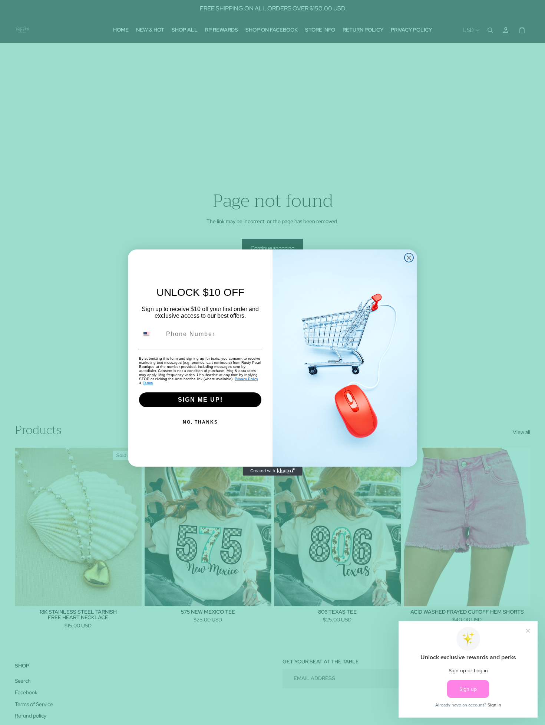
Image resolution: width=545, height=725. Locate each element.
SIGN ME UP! (200, 399)
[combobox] (150, 334)
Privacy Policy (246, 379)
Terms (148, 383)
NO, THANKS (200, 422)
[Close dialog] (408, 257)
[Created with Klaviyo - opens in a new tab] (272, 471)
